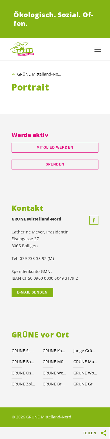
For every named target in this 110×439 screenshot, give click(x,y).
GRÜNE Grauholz (85, 384)
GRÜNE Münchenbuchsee (55, 361)
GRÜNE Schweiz (24, 350)
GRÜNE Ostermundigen (24, 373)
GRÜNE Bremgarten (55, 384)
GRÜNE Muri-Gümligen (85, 361)
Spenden (55, 164)
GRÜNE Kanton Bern (55, 350)
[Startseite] (22, 49)
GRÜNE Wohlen (55, 373)
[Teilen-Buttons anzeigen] (103, 433)
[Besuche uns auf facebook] (93, 220)
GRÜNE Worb (85, 373)
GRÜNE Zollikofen (24, 384)
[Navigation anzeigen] (97, 49)
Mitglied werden (55, 147)
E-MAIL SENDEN (32, 292)
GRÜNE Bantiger (24, 361)
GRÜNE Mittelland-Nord (39, 74)
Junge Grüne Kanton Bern (85, 350)
